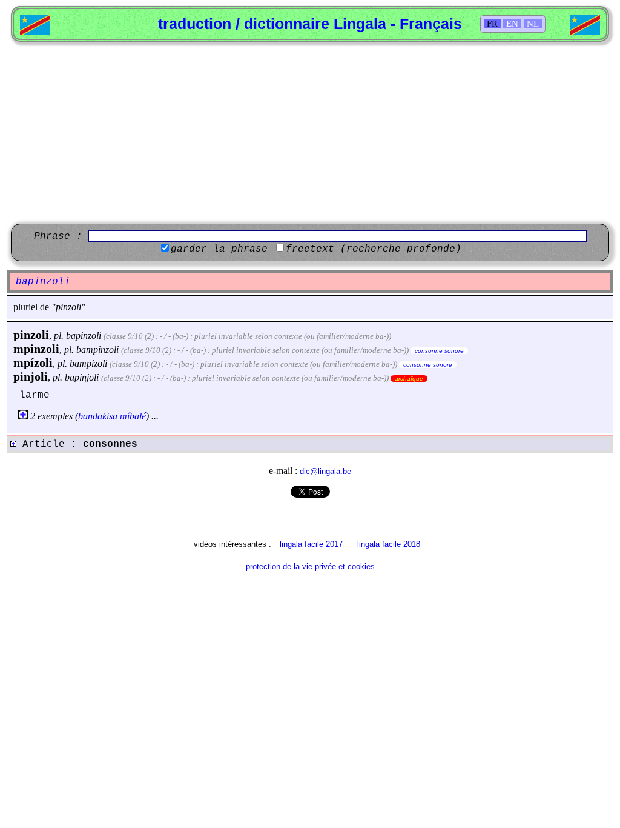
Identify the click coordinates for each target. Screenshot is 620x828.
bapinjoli (82, 377)
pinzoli (31, 334)
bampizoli (88, 363)
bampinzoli (97, 349)
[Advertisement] (310, 133)
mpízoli (33, 362)
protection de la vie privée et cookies (310, 566)
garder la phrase (219, 249)
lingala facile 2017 (311, 544)
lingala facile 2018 (388, 544)
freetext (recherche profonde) (373, 249)
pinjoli (30, 376)
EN (512, 23)
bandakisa (97, 416)
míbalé (133, 416)
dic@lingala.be (325, 471)
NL (533, 23)
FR (492, 23)
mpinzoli (36, 348)
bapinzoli (83, 335)
